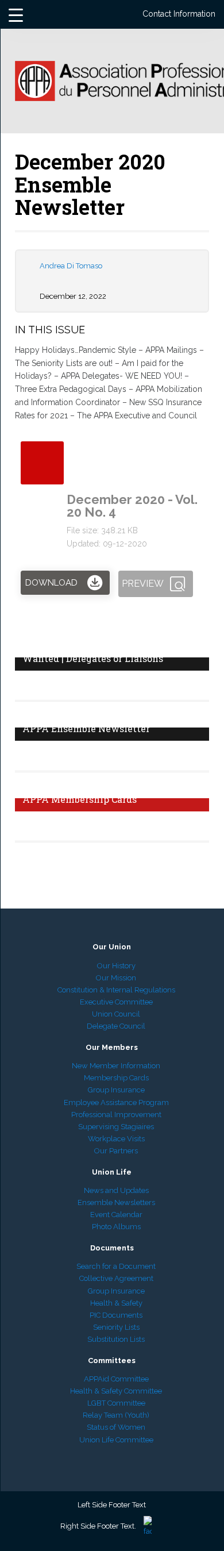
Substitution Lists (116, 1339)
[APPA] (112, 85)
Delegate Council (116, 1026)
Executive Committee (116, 1002)
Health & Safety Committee (116, 1391)
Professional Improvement (116, 1114)
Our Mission (116, 977)
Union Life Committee (116, 1439)
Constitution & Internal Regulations (116, 990)
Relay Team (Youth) (116, 1415)
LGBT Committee (116, 1403)
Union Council (116, 1014)
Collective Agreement (116, 1278)
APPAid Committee (116, 1379)
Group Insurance (116, 1090)
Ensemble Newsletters (116, 1202)
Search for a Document (116, 1266)
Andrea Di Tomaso (71, 265)
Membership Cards (116, 1077)
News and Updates (116, 1190)
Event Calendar (116, 1214)
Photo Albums (116, 1226)
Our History (116, 965)
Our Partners (116, 1150)
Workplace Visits (116, 1138)
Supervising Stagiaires (116, 1126)
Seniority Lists (116, 1327)
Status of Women (116, 1427)
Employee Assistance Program (116, 1102)
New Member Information (116, 1065)
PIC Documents (116, 1315)
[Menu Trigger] (16, 14)
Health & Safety (116, 1303)
